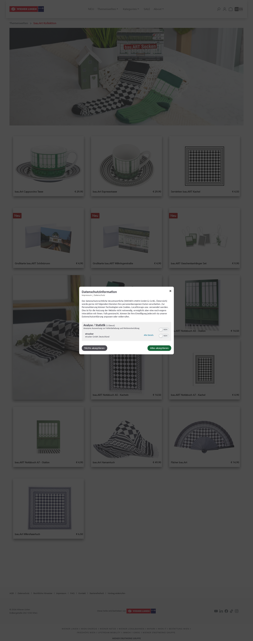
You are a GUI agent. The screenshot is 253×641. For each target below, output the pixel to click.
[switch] (164, 329)
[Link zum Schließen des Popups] (170, 291)
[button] (160, 329)
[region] (126, 332)
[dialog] (126, 320)
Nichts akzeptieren (94, 348)
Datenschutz (99, 295)
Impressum (87, 295)
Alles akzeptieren (159, 348)
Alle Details (149, 335)
